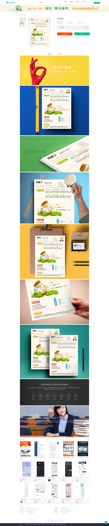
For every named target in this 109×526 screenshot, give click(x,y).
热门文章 (21, 505)
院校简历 (39, 524)
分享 (66, 43)
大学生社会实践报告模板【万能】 (31, 510)
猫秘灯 (54, 479)
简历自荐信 (52, 524)
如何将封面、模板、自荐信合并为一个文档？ (33, 508)
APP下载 (83, 1)
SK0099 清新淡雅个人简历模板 (24, 499)
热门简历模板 (22, 439)
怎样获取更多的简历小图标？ (65, 508)
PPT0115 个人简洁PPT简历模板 (80, 477)
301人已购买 (82, 43)
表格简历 (31, 524)
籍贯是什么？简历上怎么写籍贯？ (66, 511)
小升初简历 (47, 524)
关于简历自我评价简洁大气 (30, 507)
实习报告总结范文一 (64, 507)
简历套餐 (60, 524)
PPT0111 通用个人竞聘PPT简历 (80, 499)
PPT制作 (77, 1)
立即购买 (86, 27)
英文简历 (27, 524)
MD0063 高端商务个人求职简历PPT (52, 477)
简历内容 (21, 511)
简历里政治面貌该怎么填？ (30, 511)
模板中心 (65, 1)
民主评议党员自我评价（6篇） (65, 510)
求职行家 (71, 1)
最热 (85, 505)
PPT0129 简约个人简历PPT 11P (24, 477)
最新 (88, 505)
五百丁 (11, 2)
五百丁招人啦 (96, 2)
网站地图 (56, 521)
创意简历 (35, 524)
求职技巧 (56, 511)
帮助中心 (52, 521)
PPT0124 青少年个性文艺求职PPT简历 (66, 477)
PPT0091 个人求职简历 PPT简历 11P (52, 499)
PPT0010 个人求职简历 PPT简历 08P (38, 499)
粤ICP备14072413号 (61, 521)
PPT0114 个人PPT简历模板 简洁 (38, 477)
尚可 (26, 501)
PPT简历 (64, 524)
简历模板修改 (22, 508)
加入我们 (49, 521)
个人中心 (46, 521)
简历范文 (21, 507)
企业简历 (43, 524)
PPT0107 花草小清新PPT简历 (66, 499)
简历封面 (56, 524)
